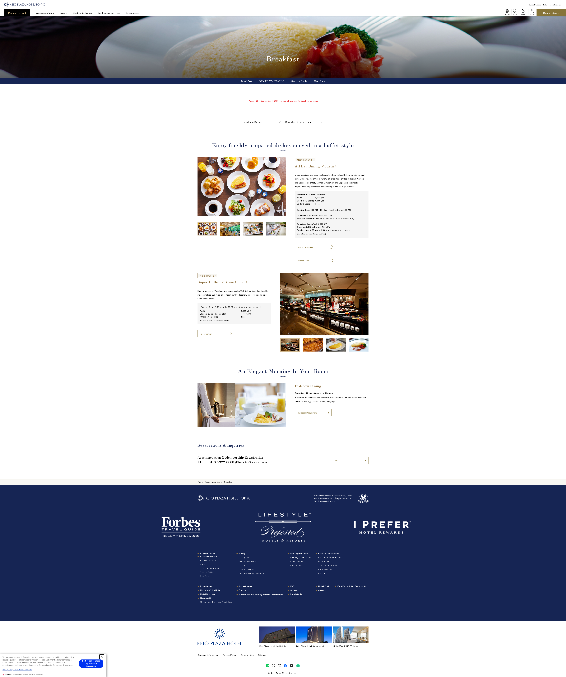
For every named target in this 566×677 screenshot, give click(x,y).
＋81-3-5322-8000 (219, 461)
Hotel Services (325, 569)
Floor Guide (323, 561)
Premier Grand (17, 12)
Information (304, 260)
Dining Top (244, 557)
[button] (506, 12)
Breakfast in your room (298, 122)
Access (293, 590)
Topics (242, 590)
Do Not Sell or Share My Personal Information (261, 594)
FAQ (545, 4)
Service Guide (299, 81)
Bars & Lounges (246, 569)
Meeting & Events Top (300, 557)
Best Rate (319, 81)
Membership (556, 4)
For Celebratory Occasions (251, 573)
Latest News (245, 586)
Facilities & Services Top (329, 557)
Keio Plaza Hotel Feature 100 (352, 586)
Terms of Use (247, 654)
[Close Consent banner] (101, 656)
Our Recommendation (249, 561)
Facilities (322, 573)
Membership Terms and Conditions (216, 602)
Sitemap (262, 654)
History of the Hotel (210, 590)
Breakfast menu (306, 247)
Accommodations (45, 12)
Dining (63, 12)
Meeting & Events (82, 12)
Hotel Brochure (207, 594)
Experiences (132, 12)
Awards (321, 590)
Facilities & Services (109, 12)
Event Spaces (296, 561)
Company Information (208, 654)
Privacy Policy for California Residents (17, 670)
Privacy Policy (229, 654)
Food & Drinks (296, 565)
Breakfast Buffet (252, 122)
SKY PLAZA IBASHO (271, 81)
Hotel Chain (324, 586)
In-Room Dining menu (307, 412)
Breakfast (246, 81)
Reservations (551, 13)
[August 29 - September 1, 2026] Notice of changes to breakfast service (283, 100)
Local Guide (535, 4)
